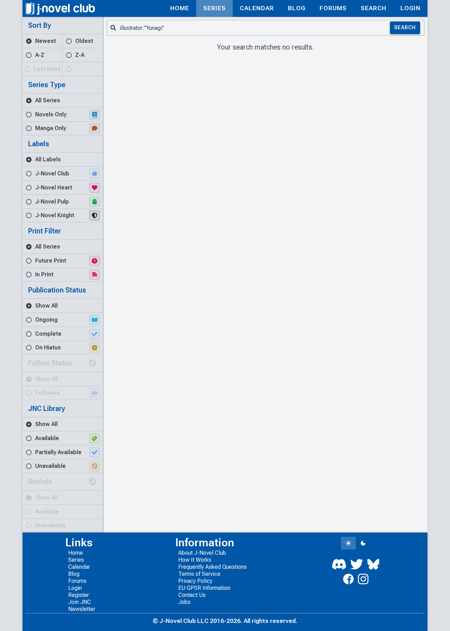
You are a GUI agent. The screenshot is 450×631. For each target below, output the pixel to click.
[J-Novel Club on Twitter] (356, 564)
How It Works (194, 559)
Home (75, 552)
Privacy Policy (195, 581)
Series (76, 559)
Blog (73, 574)
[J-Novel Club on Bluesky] (373, 564)
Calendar (79, 567)
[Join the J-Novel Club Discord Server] (339, 564)
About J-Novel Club (202, 552)
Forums (77, 581)
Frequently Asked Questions (212, 567)
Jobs (184, 602)
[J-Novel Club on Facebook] (348, 579)
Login (75, 588)
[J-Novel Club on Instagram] (363, 579)
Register (78, 595)
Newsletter (81, 609)
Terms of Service (199, 574)
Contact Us (192, 595)
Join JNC (79, 602)
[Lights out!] (363, 543)
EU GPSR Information (204, 588)
